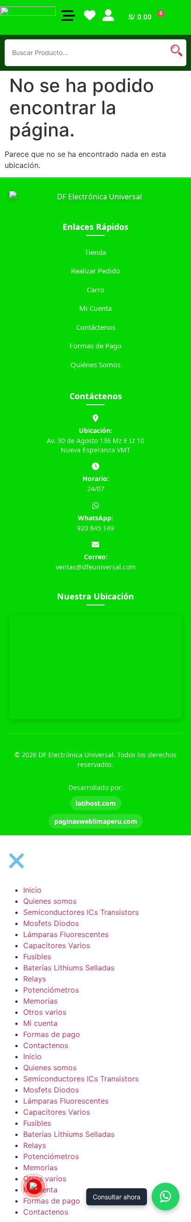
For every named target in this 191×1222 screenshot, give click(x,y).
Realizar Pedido (95, 270)
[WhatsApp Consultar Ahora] (165, 1196)
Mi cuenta (40, 1023)
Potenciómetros (51, 989)
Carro (95, 289)
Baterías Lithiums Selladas (69, 967)
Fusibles (37, 956)
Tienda (95, 252)
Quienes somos (49, 901)
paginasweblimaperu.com (95, 821)
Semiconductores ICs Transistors (81, 912)
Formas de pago (51, 1034)
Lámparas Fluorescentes (65, 934)
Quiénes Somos (95, 364)
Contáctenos (95, 327)
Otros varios (44, 1012)
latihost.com (96, 803)
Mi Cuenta (95, 308)
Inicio (32, 890)
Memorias (40, 1001)
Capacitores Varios (56, 945)
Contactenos (45, 1045)
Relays (34, 978)
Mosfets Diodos (51, 923)
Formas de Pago (95, 345)
